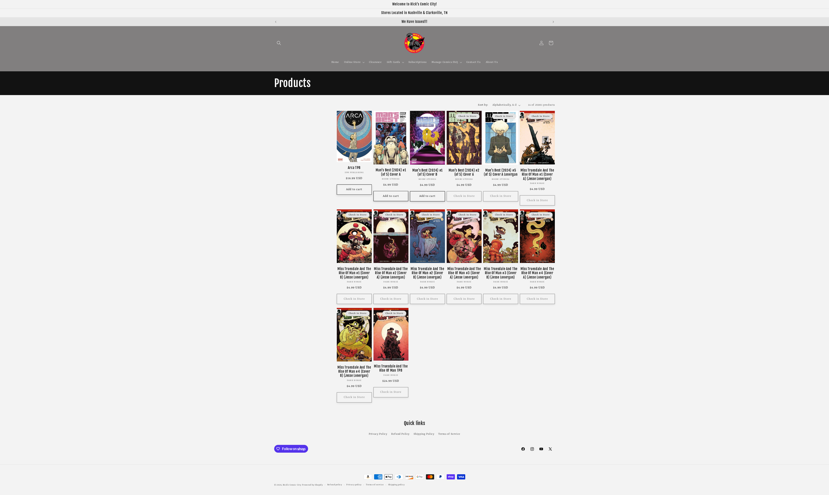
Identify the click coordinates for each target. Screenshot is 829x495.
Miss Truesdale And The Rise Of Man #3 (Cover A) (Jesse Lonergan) (464, 273)
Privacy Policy (378, 434)
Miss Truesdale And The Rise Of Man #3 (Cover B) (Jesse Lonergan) (500, 273)
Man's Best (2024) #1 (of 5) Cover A (391, 172)
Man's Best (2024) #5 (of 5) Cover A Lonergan (501, 172)
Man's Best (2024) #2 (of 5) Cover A (464, 172)
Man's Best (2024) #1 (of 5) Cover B (427, 172)
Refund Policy (400, 434)
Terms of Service (449, 434)
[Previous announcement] (275, 22)
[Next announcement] (553, 22)
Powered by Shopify (312, 485)
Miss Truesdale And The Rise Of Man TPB (391, 368)
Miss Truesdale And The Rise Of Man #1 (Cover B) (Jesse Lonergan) (354, 273)
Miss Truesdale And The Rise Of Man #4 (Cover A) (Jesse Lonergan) (537, 273)
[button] (279, 43)
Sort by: (483, 105)
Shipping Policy (424, 434)
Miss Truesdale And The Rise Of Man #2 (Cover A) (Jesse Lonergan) (391, 273)
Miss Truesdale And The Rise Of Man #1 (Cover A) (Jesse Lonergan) (537, 174)
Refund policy (334, 485)
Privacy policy (354, 485)
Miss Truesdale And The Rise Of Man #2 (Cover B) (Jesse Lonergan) (427, 273)
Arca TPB (354, 168)
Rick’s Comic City (292, 485)
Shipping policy (396, 485)
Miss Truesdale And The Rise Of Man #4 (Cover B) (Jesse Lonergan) (354, 371)
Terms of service (375, 485)
